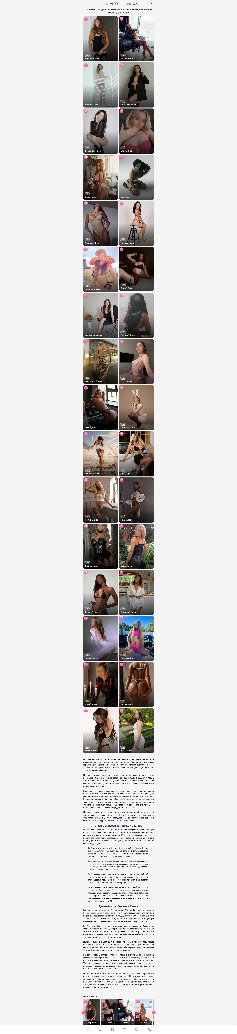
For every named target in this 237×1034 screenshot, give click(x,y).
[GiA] (118, 4)
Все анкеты (90, 996)
